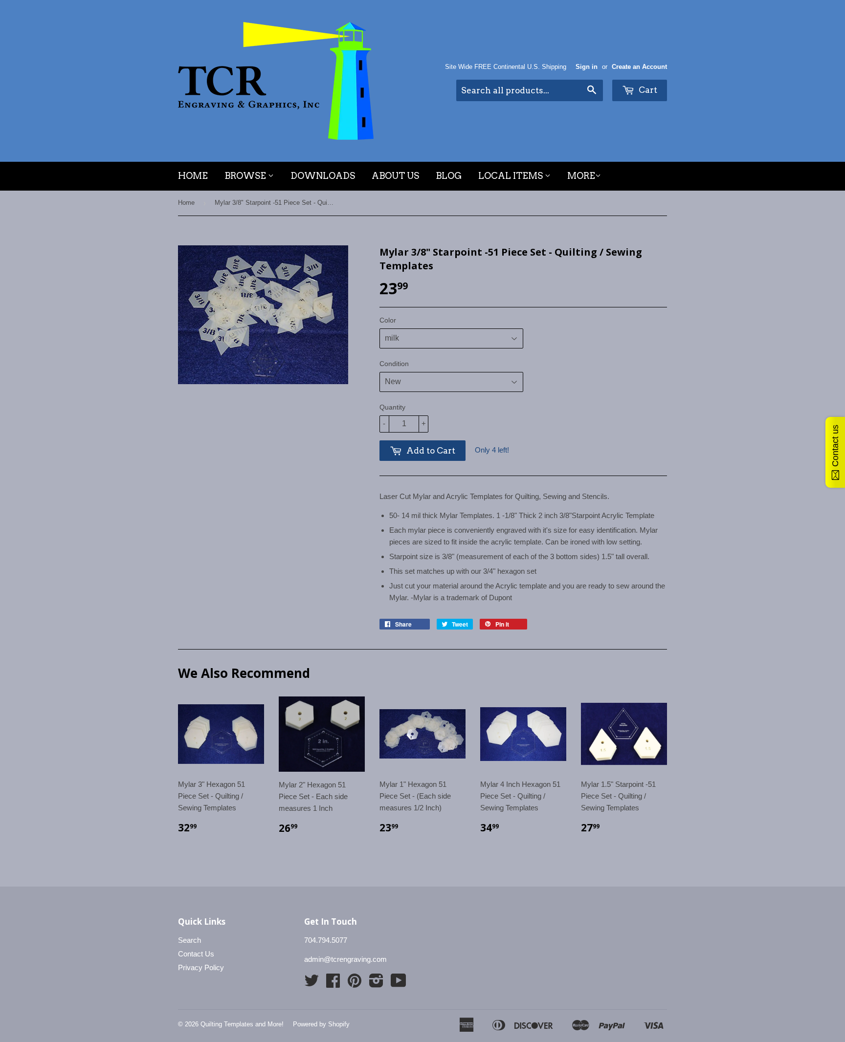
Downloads (322, 176)
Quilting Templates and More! (242, 1024)
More (581, 176)
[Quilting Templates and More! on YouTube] (398, 983)
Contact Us (196, 954)
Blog (449, 176)
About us (395, 176)
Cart (647, 90)
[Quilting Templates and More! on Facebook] (333, 983)
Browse (246, 176)
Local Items (511, 176)
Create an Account (639, 66)
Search (189, 940)
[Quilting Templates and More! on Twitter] (311, 983)
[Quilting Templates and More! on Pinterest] (354, 983)
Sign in (587, 66)
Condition (394, 364)
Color (387, 320)
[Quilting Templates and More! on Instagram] (376, 983)
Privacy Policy (201, 967)
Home (193, 176)
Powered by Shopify (321, 1024)
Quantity (392, 407)
